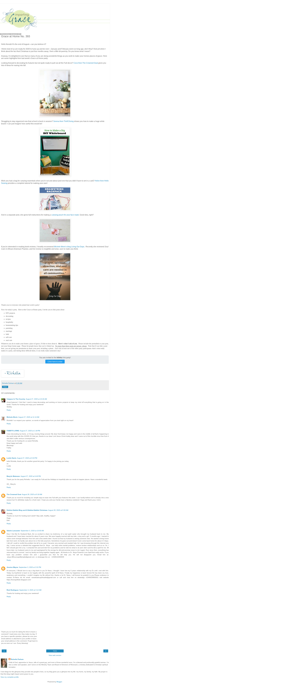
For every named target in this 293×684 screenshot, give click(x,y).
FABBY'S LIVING (13, 431)
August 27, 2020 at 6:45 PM (31, 476)
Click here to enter (55, 361)
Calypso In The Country (16, 399)
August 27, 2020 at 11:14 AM (28, 417)
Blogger (59, 682)
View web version (55, 655)
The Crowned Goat (14, 494)
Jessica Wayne (12, 567)
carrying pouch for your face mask (65, 215)
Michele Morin (12, 417)
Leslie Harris (11, 458)
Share (5, 387)
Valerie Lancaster (13, 531)
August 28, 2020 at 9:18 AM (32, 494)
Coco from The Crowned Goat (86, 63)
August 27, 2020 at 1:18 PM (30, 431)
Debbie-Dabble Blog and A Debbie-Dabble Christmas (27, 510)
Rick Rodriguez (13, 590)
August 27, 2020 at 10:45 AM (36, 399)
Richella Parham (17, 659)
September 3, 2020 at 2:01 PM (30, 567)
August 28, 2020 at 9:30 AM (58, 510)
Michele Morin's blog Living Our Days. (69, 247)
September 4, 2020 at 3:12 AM (30, 590)
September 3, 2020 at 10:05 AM (32, 531)
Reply (9, 410)
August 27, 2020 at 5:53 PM (27, 458)
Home (55, 651)
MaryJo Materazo (13, 476)
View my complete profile (10, 677)
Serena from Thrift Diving (63, 121)
